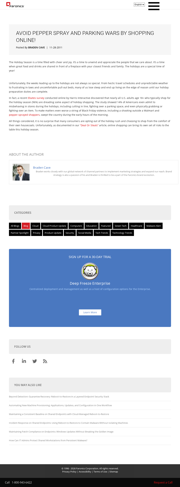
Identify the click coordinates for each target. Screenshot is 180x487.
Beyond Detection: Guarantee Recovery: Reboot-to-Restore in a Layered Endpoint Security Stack (59, 396)
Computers (76, 225)
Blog (26, 225)
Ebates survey (36, 98)
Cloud (35, 225)
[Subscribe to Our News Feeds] (45, 362)
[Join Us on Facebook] (14, 362)
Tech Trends (101, 232)
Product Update (53, 232)
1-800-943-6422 (22, 482)
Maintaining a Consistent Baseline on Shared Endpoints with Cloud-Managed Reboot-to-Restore (59, 414)
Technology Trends (122, 232)
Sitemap (113, 471)
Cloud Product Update (54, 225)
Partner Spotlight (20, 232)
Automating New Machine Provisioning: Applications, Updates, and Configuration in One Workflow (60, 405)
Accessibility (85, 471)
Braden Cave (36, 47)
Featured (106, 225)
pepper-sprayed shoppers (24, 114)
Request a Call (163, 482)
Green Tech (121, 225)
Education (91, 225)
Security (70, 232)
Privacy (36, 232)
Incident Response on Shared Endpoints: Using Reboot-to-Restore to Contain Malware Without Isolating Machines (68, 422)
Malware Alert (153, 225)
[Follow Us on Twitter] (35, 362)
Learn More (90, 312)
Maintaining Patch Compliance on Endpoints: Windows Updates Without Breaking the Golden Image (61, 431)
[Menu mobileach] (153, 9)
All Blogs (15, 225)
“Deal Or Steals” (89, 125)
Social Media (84, 232)
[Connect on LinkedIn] (24, 362)
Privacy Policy (69, 471)
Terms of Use (100, 471)
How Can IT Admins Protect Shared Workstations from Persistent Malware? (48, 440)
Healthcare (136, 225)
